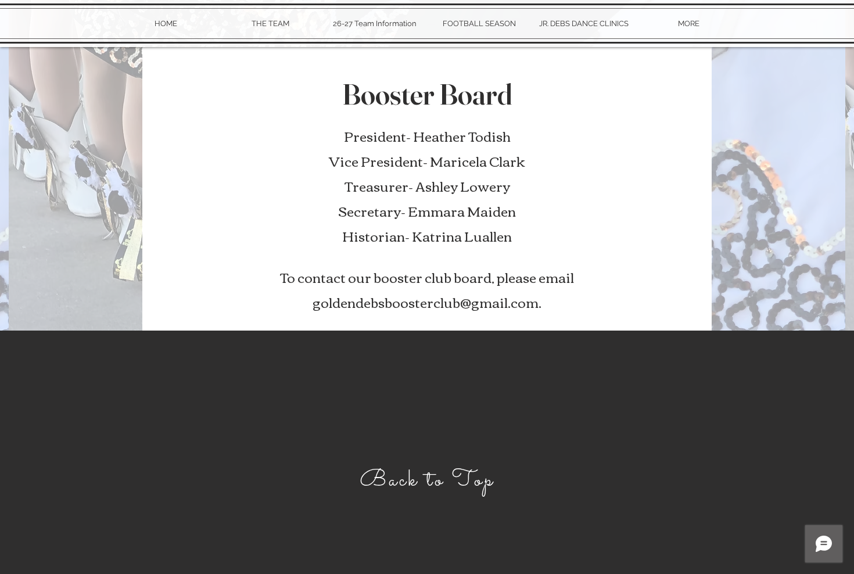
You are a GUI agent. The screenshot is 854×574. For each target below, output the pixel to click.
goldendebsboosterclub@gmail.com (426, 301)
